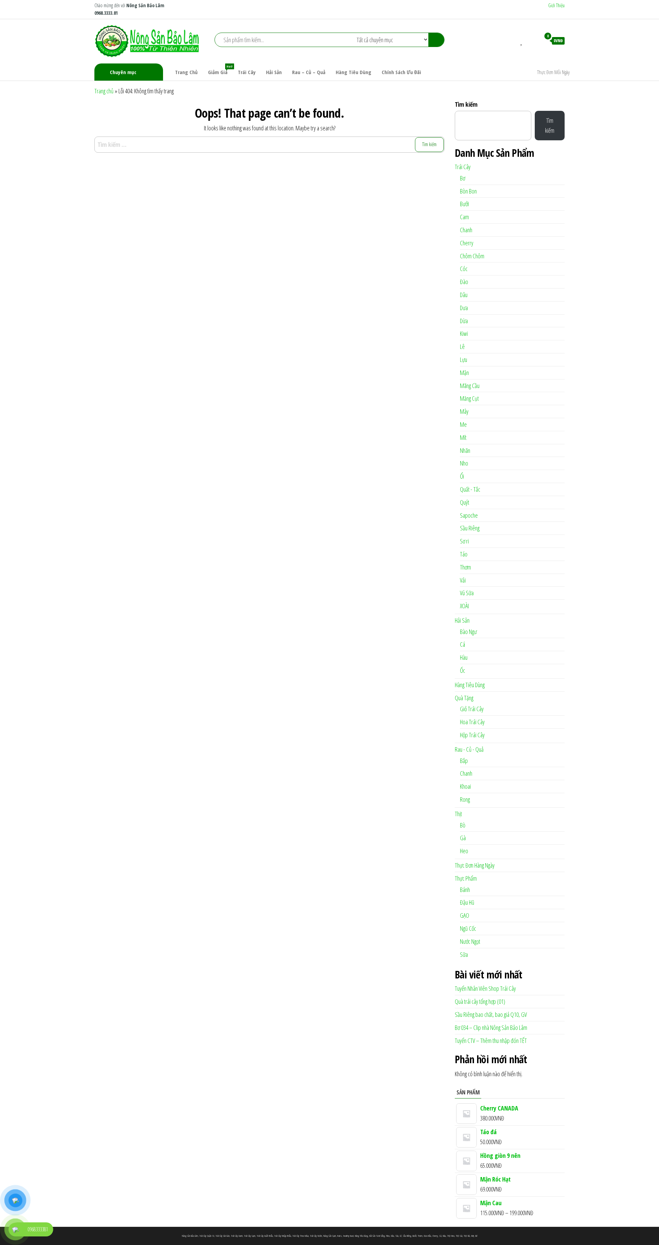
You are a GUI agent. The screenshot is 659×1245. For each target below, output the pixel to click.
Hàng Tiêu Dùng (353, 72)
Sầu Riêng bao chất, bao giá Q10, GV (491, 1014)
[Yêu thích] (521, 40)
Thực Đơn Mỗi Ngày (553, 72)
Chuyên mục (123, 72)
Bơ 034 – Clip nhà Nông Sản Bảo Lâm (491, 1027)
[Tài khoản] (532, 40)
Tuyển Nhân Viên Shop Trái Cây (485, 988)
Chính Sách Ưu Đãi (401, 72)
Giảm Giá (220, 69)
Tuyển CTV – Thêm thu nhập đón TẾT (491, 1040)
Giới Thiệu (556, 5)
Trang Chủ (186, 72)
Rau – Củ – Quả (308, 72)
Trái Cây (247, 72)
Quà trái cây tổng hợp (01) (480, 1001)
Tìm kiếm (466, 104)
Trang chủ (104, 91)
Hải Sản (274, 72)
